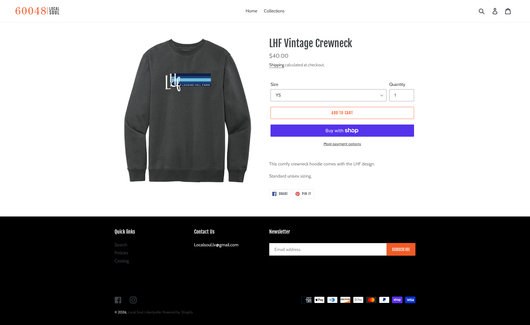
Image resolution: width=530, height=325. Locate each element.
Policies (121, 252)
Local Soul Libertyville (144, 312)
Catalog (122, 260)
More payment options (342, 143)
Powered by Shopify (177, 312)
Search (121, 244)
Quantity (397, 84)
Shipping (276, 64)
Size (274, 84)
